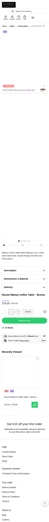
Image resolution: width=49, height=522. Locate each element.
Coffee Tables (23, 26)
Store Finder (7, 456)
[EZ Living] (9, 5)
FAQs (4, 461)
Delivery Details (9, 487)
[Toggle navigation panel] (33, 18)
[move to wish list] (45, 311)
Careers (5, 520)
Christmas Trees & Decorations (16, 474)
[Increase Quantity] (17, 311)
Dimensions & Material (16, 279)
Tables (12, 26)
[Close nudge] (44, 86)
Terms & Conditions (10, 497)
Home (4, 26)
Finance (5, 501)
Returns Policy (8, 492)
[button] (19, 241)
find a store (24, 340)
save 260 (5, 301)
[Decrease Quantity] (4, 311)
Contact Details (9, 452)
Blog (4, 515)
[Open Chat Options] (45, 503)
